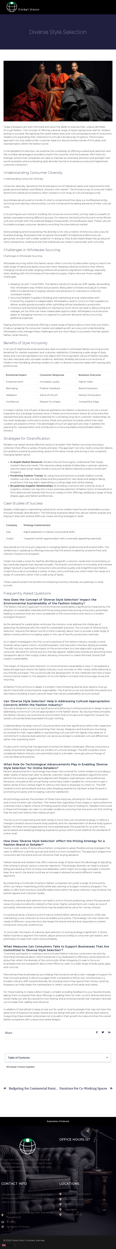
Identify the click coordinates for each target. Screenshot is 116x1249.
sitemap (40, 1240)
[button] (107, 1058)
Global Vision (29, 9)
